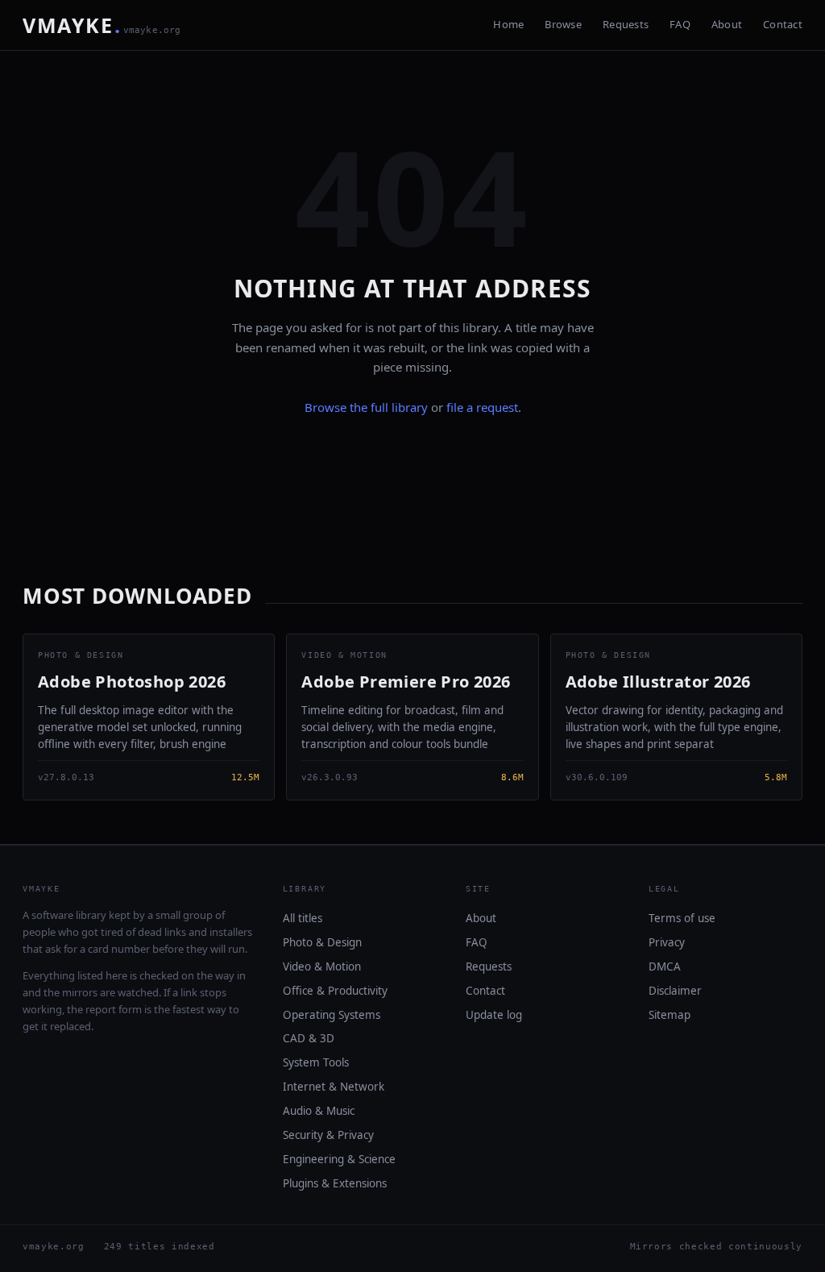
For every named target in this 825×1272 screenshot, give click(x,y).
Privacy (667, 942)
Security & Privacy (328, 1135)
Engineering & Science (339, 1159)
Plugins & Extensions (335, 1183)
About (726, 24)
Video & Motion (322, 966)
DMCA (665, 966)
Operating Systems (331, 1015)
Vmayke (102, 25)
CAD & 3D (308, 1038)
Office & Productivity (335, 990)
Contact (782, 24)
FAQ (680, 24)
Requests (626, 24)
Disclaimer (675, 990)
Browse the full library (366, 407)
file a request (482, 407)
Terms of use (682, 918)
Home (508, 24)
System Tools (316, 1062)
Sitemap (669, 1015)
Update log (494, 1015)
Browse (563, 24)
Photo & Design (322, 942)
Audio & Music (318, 1111)
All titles (302, 918)
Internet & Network (333, 1086)
